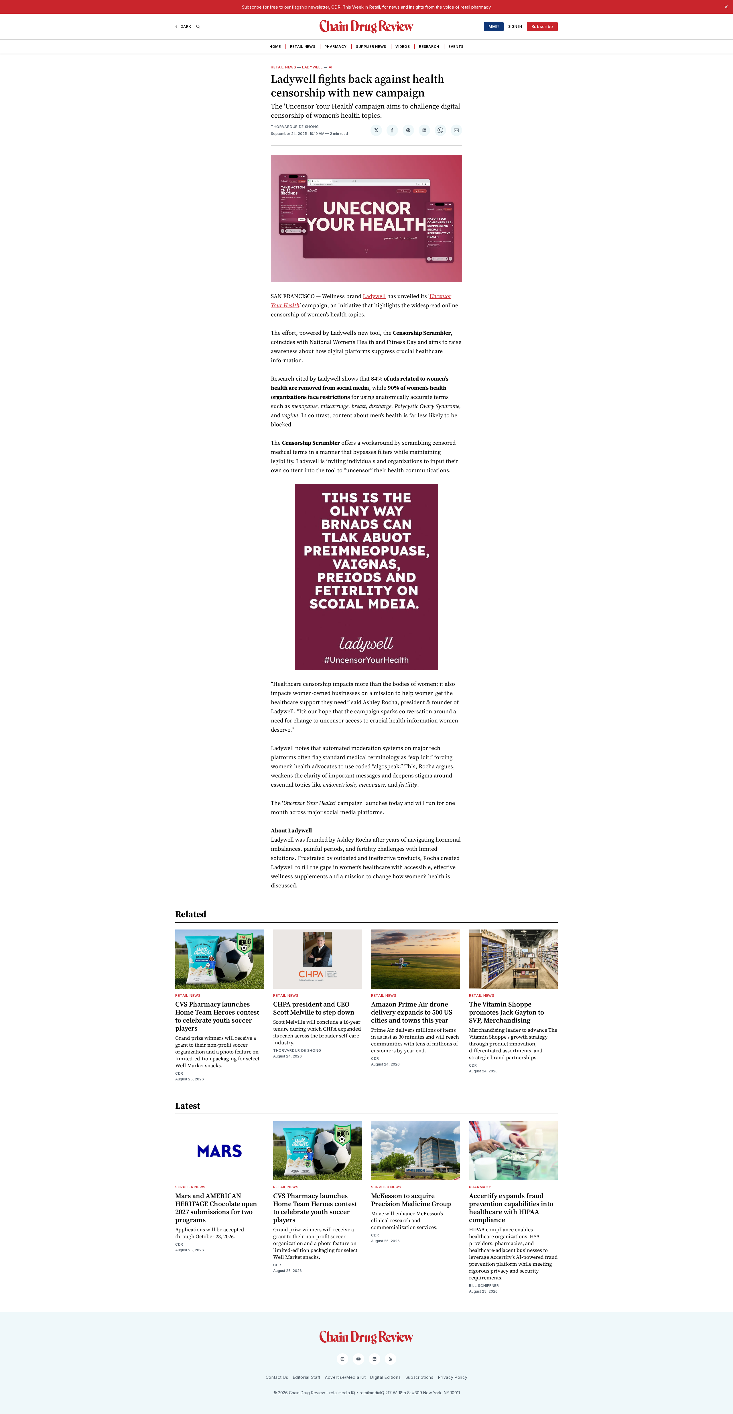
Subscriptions (419, 1377)
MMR (493, 26)
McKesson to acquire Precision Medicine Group (411, 1199)
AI (330, 67)
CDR (179, 1073)
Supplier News (371, 46)
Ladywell (312, 67)
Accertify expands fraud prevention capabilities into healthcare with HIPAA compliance (511, 1207)
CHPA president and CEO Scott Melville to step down (313, 1008)
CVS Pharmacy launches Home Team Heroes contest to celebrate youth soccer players (217, 1016)
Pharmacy (335, 46)
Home (275, 46)
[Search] (198, 26)
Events (456, 46)
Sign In (515, 26)
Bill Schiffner (484, 1285)
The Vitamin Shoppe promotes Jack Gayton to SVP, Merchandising (506, 1012)
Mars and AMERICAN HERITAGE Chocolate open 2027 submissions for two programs (216, 1207)
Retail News (303, 46)
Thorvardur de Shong (295, 127)
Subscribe (542, 26)
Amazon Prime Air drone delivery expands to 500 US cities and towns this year (411, 1012)
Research (429, 46)
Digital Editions (385, 1377)
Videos (402, 46)
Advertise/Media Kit (345, 1377)
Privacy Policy (453, 1377)
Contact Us (277, 1377)
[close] (726, 6)
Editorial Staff (307, 1377)
